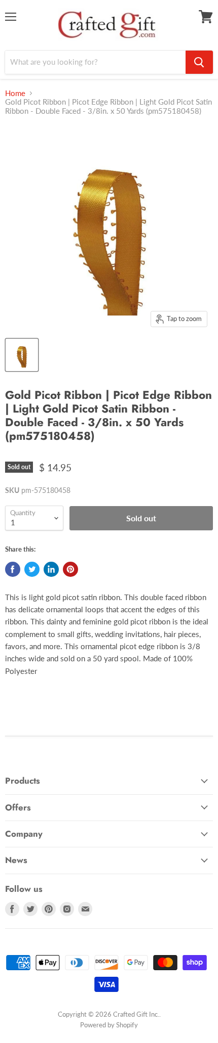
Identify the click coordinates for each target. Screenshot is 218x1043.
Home (15, 93)
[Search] (199, 62)
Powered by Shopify (109, 1025)
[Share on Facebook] (12, 569)
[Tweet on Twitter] (32, 569)
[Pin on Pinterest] (70, 569)
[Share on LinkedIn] (51, 569)
